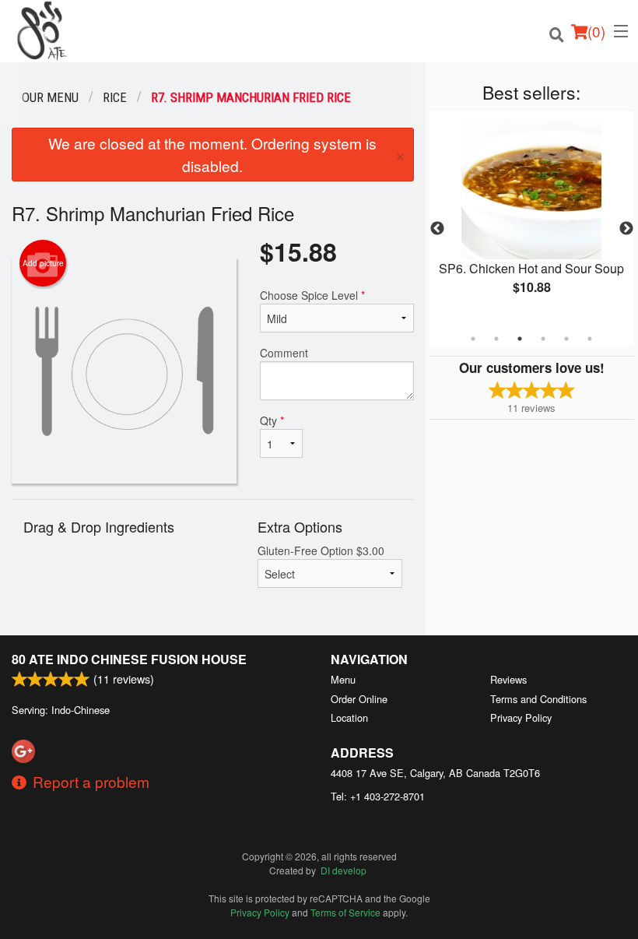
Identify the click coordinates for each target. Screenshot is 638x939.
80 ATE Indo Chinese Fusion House (129, 659)
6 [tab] (590, 338)
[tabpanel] (531, 219)
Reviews (508, 679)
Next (626, 229)
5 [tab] (566, 338)
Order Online (359, 698)
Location (349, 717)
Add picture (43, 263)
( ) (596, 30)
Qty (272, 420)
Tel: (378, 796)
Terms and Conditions (538, 698)
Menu (343, 679)
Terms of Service (345, 912)
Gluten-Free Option (321, 550)
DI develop (343, 870)
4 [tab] (543, 338)
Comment (284, 352)
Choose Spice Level (312, 295)
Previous (437, 229)
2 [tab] (496, 338)
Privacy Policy (521, 717)
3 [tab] (520, 338)
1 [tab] (473, 338)
